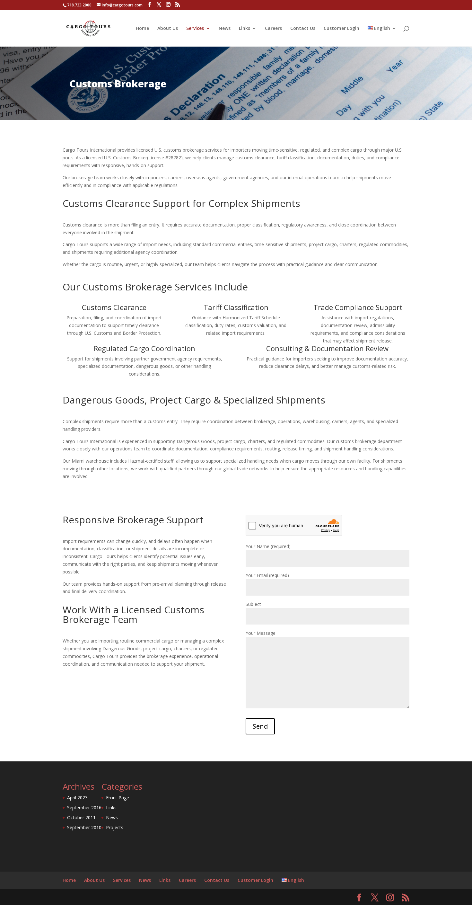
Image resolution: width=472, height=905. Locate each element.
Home (142, 28)
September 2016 (84, 807)
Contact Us (302, 28)
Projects (114, 827)
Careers (273, 28)
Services (195, 28)
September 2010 (84, 827)
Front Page (117, 797)
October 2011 (81, 817)
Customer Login (341, 28)
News (225, 28)
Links (244, 28)
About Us (167, 28)
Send (260, 726)
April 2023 (77, 797)
